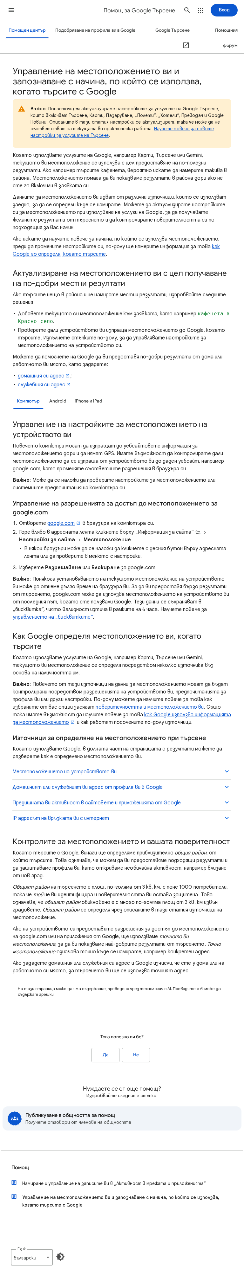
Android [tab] (57, 401)
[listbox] (32, 1257)
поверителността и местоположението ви (150, 707)
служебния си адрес (41, 385)
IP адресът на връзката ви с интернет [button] (60, 818)
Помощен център (27, 30)
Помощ (20, 1167)
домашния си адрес (41, 376)
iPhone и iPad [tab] (88, 401)
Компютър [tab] (28, 401)
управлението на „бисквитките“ (53, 617)
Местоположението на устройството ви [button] (64, 772)
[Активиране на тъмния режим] (60, 1256)
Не (136, 1055)
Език (21, 1248)
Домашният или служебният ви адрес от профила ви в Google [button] (87, 787)
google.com (61, 523)
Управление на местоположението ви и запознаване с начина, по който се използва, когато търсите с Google (120, 1201)
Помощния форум (226, 38)
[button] (11, 10)
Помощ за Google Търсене (139, 10)
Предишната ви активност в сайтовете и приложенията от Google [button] (96, 803)
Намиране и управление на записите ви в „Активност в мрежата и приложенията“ (114, 1183)
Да (106, 1055)
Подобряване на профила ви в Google (95, 30)
